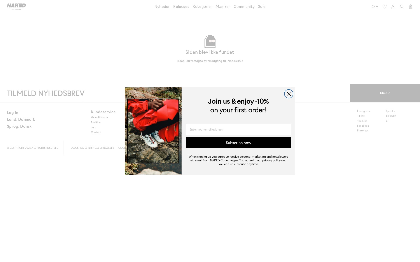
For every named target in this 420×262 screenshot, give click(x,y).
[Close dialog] (288, 93)
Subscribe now (238, 142)
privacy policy (271, 160)
